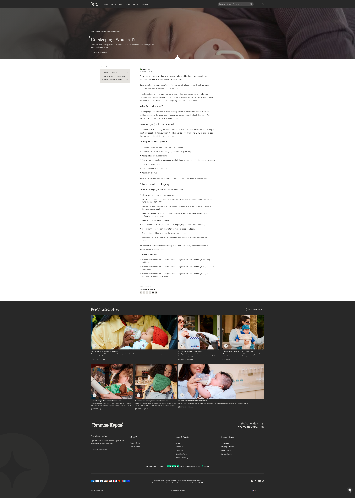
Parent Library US (101, 31)
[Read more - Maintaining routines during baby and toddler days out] (138, 395)
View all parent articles (254, 309)
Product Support (226, 450)
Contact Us (225, 443)
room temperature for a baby (191, 199)
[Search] (251, 4)
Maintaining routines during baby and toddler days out (151, 401)
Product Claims (135, 447)
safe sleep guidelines (172, 246)
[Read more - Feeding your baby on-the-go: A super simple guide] (226, 346)
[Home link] (95, 4)
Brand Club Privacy (182, 458)
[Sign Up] (122, 449)
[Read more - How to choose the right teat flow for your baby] (182, 395)
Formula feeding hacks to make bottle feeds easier (106, 401)
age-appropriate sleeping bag (172, 225)
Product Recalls (226, 454)
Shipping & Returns (227, 447)
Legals (178, 443)
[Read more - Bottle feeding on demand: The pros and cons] (95, 346)
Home (92, 31)
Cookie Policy (180, 450)
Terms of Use (180, 447)
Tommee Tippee (99, 490)
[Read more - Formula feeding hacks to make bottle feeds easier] (95, 395)
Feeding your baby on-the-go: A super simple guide (237, 351)
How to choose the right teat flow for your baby (192, 400)
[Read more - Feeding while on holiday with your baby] (182, 346)
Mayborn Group (135, 443)
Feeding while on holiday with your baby (190, 351)
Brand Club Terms (181, 454)
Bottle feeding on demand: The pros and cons (104, 351)
